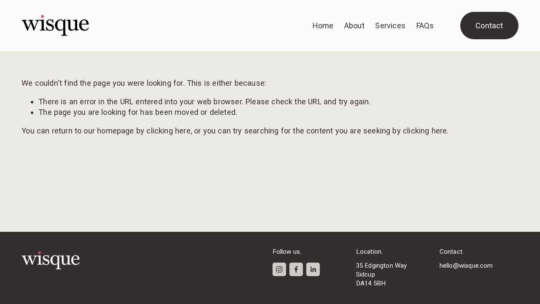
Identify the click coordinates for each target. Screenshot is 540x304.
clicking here (168, 130)
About (354, 25)
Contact (489, 25)
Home (323, 25)
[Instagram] (279, 269)
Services (390, 25)
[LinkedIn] (313, 269)
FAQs (425, 25)
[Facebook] (296, 269)
